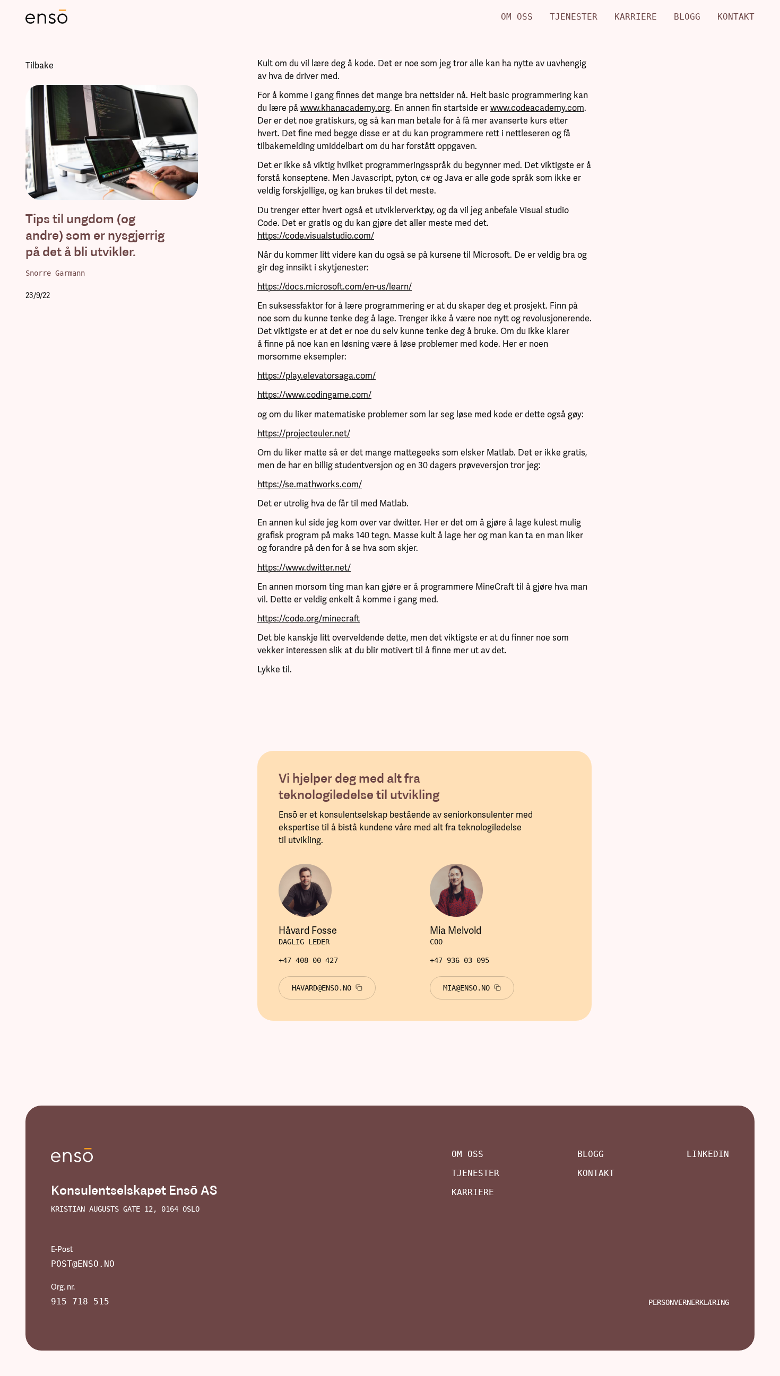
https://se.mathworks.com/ (309, 484)
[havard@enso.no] (327, 988)
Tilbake (39, 65)
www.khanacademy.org (345, 107)
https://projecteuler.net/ (303, 433)
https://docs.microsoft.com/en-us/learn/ (334, 286)
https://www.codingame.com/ (314, 394)
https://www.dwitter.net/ (304, 567)
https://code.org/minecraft (308, 618)
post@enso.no (83, 1264)
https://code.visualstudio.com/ (315, 235)
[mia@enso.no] (472, 988)
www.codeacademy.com (537, 107)
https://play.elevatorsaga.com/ (316, 375)
